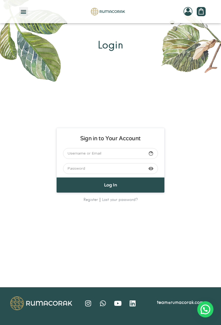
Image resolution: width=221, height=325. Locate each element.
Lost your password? (120, 200)
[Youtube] (118, 303)
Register (91, 200)
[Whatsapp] (103, 303)
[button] (23, 11)
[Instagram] (88, 303)
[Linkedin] (132, 303)
